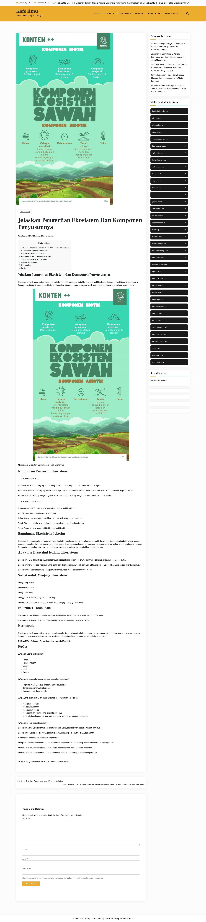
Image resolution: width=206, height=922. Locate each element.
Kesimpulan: (25, 265)
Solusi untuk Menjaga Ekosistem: (33, 259)
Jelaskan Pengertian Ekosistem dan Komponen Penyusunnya (44, 248)
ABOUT (97, 13)
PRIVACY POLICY (172, 13)
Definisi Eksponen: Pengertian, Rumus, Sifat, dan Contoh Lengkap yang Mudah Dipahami (167, 78)
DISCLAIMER (125, 13)
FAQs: (22, 268)
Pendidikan (25, 212)
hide (48, 243)
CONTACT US (110, 13)
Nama (25, 849)
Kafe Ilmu (27, 11)
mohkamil (51, 236)
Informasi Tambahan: (28, 262)
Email (25, 859)
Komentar (26, 818)
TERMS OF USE (153, 13)
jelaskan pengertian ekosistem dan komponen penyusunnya (43, 762)
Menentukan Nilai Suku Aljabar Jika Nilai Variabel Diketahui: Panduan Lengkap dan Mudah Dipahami (168, 88)
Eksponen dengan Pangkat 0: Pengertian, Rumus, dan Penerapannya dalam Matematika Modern (168, 47)
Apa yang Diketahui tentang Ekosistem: (35, 256)
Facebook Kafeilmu (158, 380)
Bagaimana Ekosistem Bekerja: (32, 254)
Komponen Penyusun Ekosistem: (33, 251)
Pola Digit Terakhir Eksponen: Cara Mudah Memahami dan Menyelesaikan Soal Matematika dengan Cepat (168, 67)
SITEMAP (139, 13)
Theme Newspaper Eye (102, 919)
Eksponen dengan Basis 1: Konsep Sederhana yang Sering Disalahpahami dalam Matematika (167, 57)
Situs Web (26, 868)
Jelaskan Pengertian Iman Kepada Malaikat (50, 641)
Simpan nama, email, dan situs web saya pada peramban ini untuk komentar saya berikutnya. (63, 878)
